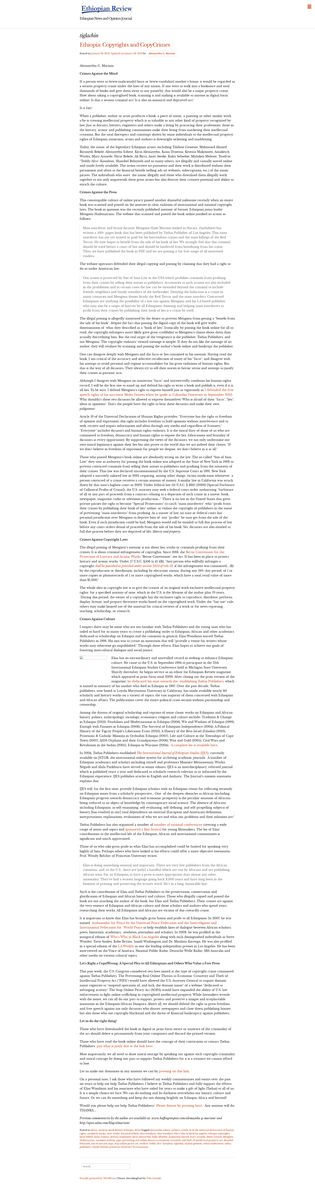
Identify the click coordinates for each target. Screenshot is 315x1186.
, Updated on (116, 53)
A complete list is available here (194, 745)
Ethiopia (128, 1130)
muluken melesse (105, 1140)
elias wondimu (148, 1133)
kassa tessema (101, 1136)
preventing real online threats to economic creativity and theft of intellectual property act (172, 1140)
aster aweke (113, 1133)
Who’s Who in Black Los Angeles (134, 937)
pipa (118, 1140)
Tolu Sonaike (153, 1178)
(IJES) (173, 753)
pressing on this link (174, 1071)
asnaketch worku (96, 1133)
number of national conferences (178, 824)
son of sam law (99, 1143)
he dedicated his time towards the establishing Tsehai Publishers (175, 681)
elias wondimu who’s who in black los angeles (182, 1133)
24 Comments (140, 1147)
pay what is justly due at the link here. (125, 1046)
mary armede (197, 1136)
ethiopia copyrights (219, 1133)
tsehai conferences (213, 1143)
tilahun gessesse (193, 1143)
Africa (93, 1130)
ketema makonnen (120, 1136)
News (138, 1130)
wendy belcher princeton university (112, 1147)
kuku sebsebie (160, 1136)
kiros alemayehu (142, 1136)
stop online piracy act (126, 1143)
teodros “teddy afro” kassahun (156, 1143)
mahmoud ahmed (179, 1136)
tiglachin (179, 1143)
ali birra (175, 1130)
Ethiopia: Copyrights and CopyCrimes (125, 44)
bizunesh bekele (130, 1133)
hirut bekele (86, 1136)
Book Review (115, 1130)
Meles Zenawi (214, 1136)
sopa (110, 1143)
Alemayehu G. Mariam (162, 53)
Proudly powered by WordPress (97, 1178)
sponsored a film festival (143, 829)
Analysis (102, 1130)
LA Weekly (126, 946)
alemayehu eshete (160, 1130)
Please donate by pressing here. (179, 1105)
